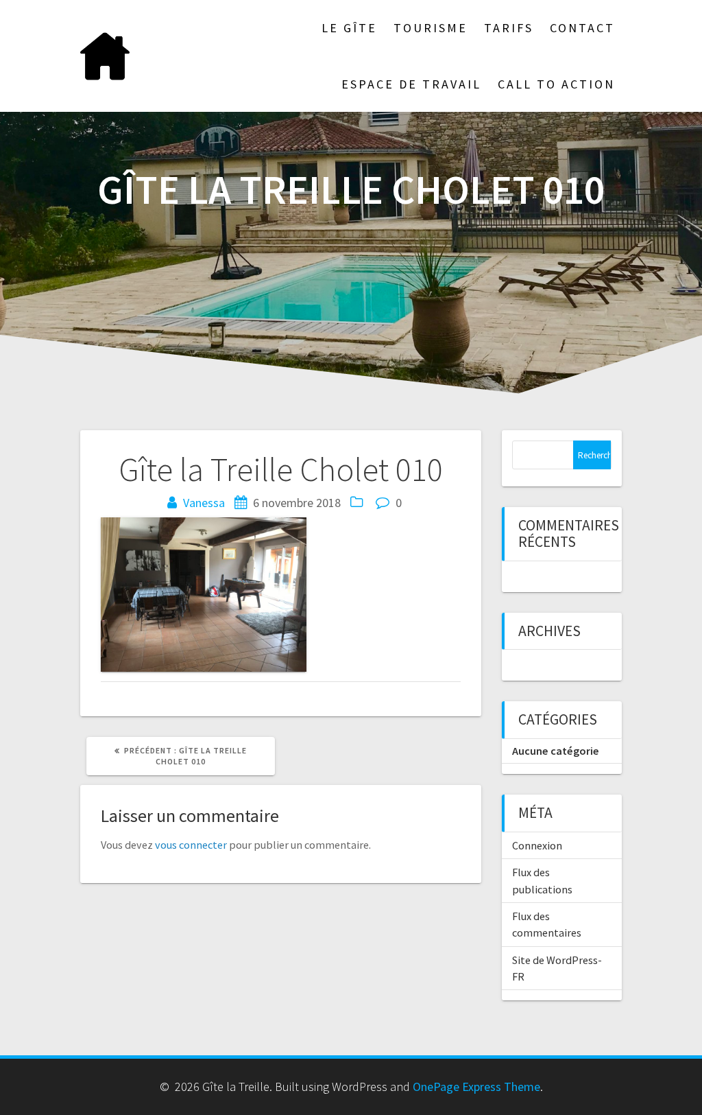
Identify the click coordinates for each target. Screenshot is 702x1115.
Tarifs (508, 28)
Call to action (556, 84)
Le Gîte (349, 28)
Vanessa (204, 502)
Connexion (537, 845)
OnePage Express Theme (476, 1086)
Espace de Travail (411, 84)
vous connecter (191, 845)
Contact (582, 28)
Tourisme (431, 28)
